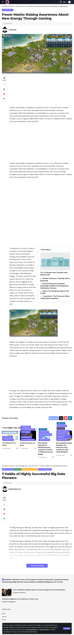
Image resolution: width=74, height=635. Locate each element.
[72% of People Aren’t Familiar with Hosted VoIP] (55, 261)
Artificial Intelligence (9, 602)
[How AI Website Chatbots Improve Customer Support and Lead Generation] (7, 592)
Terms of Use (44, 629)
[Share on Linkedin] (4, 98)
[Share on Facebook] (4, 84)
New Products (7, 10)
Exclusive (25, 434)
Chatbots (16, 592)
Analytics (43, 429)
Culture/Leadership (28, 429)
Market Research (63, 431)
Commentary (8, 437)
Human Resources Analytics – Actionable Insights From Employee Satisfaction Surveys (54, 286)
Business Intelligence (30, 469)
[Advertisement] (40, 89)
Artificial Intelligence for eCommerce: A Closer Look (20, 599)
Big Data (17, 469)
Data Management (45, 434)
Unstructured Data (28, 439)
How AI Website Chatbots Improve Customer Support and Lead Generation (39, 590)
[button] (67, 628)
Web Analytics (62, 439)
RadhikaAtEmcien (14, 489)
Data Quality (26, 432)
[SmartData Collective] (7, 2)
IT (40, 437)
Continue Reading (37, 566)
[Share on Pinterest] (4, 94)
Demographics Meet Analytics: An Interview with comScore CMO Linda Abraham (64, 447)
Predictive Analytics (61, 437)
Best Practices (8, 469)
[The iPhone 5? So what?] (10, 435)
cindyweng (12, 30)
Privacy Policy (32, 629)
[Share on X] (4, 89)
